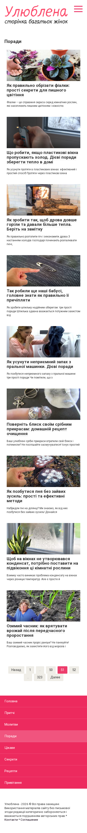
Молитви (11, 724)
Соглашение (29, 819)
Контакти (11, 819)
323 (39, 677)
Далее (55, 677)
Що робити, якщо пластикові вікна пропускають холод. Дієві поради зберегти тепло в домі (42, 157)
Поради (10, 736)
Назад (16, 670)
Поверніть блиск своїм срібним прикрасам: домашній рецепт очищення (39, 429)
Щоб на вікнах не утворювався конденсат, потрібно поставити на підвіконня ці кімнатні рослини (42, 563)
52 (74, 670)
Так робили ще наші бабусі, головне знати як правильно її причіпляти (38, 295)
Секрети (10, 759)
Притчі (9, 713)
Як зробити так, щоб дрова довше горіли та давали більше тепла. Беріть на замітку (42, 224)
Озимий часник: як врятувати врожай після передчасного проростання (37, 630)
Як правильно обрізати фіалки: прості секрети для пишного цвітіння (38, 90)
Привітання (13, 783)
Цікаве (9, 748)
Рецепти (10, 771)
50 (51, 670)
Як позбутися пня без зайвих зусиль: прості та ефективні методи (36, 496)
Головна (10, 701)
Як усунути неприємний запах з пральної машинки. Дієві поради (40, 364)
